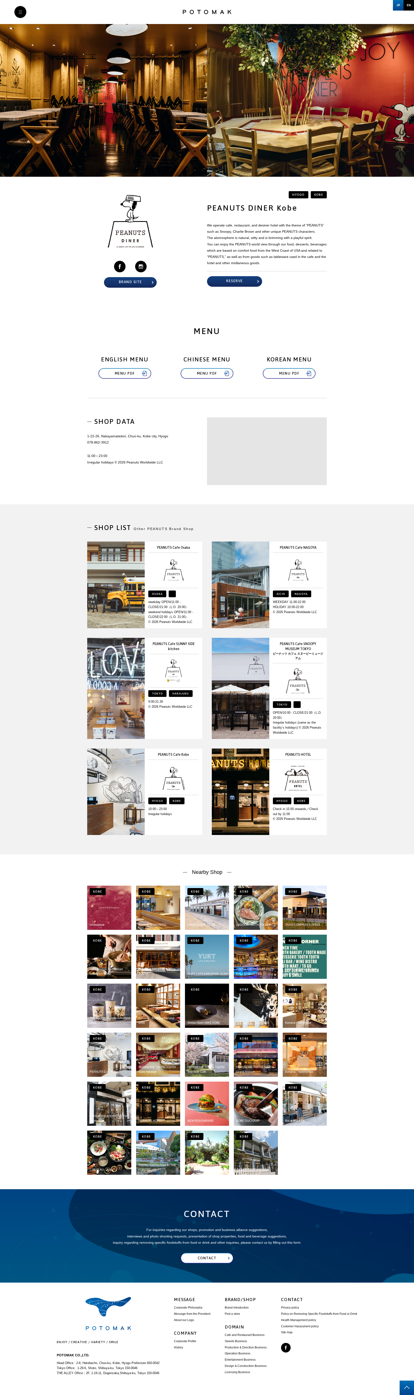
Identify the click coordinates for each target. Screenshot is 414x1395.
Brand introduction (237, 1307)
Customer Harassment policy (300, 1326)
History (178, 1347)
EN (409, 5)
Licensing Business (237, 1372)
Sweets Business (236, 1341)
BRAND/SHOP (240, 1299)
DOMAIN (234, 1326)
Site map (287, 1332)
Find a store (232, 1314)
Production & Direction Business (246, 1347)
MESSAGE (184, 1299)
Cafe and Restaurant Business (244, 1335)
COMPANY (185, 1333)
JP (398, 5)
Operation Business (237, 1353)
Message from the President (192, 1314)
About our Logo (184, 1320)
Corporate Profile (185, 1341)
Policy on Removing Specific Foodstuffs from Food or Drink (319, 1314)
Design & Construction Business (246, 1366)
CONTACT (292, 1299)
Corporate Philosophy (188, 1307)
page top (407, 1388)
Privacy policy (290, 1307)
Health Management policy (298, 1320)
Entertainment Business (240, 1359)
